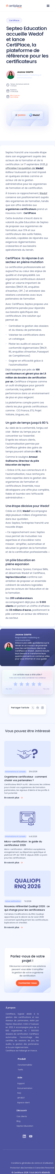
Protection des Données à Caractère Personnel (32, 1167)
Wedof (43, 193)
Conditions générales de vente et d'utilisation (32, 1163)
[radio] (15, 684)
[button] (48, 6)
